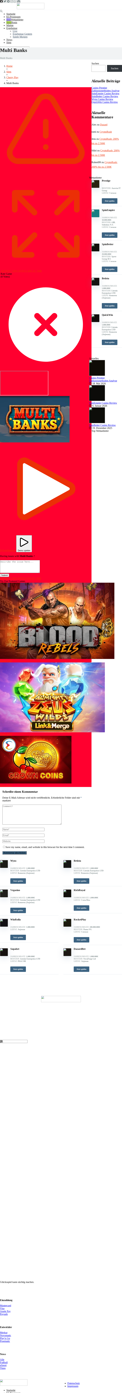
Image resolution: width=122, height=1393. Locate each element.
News (9, 39)
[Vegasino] (4, 896)
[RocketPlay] (67, 926)
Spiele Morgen (20, 36)
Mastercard (5, 1305)
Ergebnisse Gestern (22, 34)
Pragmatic (5, 1341)
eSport (3, 1365)
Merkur (3, 1332)
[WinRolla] (4, 926)
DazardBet (79, 949)
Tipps (3, 1368)
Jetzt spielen (18, 881)
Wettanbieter (17, 19)
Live (15, 31)
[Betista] (67, 867)
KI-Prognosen (13, 16)
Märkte (10, 25)
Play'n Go (5, 1338)
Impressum (72, 1386)
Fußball (4, 1362)
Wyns (13, 860)
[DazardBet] (67, 955)
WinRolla (15, 919)
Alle (2, 1359)
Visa (2, 1308)
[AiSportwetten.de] (30, 8)
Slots (8, 42)
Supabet (14, 949)
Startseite (10, 14)
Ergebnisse (11, 28)
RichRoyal (79, 890)
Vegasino (15, 890)
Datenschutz (73, 1383)
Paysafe (4, 1314)
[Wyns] (4, 867)
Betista (77, 860)
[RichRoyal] (67, 896)
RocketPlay (80, 919)
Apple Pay (5, 1311)
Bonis (14, 22)
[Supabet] (4, 955)
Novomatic (5, 1335)
